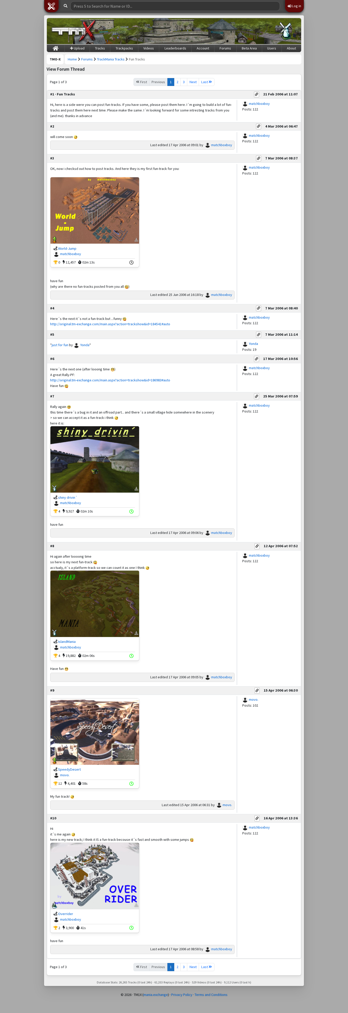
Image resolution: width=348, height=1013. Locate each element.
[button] (51, 6)
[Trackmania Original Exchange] (74, 31)
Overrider (65, 913)
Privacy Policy (181, 994)
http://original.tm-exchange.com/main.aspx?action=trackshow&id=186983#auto (110, 380)
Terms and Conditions (211, 994)
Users (271, 48)
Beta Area (249, 48)
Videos (148, 48)
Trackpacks (124, 48)
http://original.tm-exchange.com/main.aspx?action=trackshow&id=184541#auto (110, 324)
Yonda (84, 345)
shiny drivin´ (67, 497)
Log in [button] (296, 6)
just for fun (60, 345)
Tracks (100, 48)
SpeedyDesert (69, 769)
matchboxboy (259, 103)
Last (205, 82)
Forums (225, 48)
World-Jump (67, 248)
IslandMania (67, 641)
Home (72, 59)
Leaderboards (175, 48)
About (291, 48)
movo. (65, 775)
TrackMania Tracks (111, 59)
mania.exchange (155, 994)
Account (203, 48)
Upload (79, 48)
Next (193, 82)
